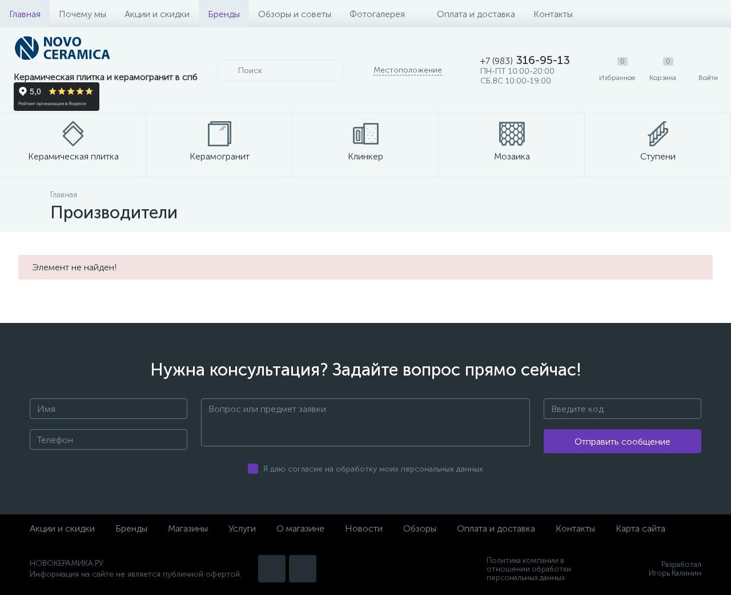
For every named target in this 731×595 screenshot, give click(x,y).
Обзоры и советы (294, 14)
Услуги (242, 528)
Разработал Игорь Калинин (675, 568)
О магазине (300, 528)
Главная (25, 14)
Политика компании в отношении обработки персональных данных (529, 569)
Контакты (553, 14)
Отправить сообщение (622, 441)
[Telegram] (302, 568)
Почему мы (82, 14)
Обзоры (419, 528)
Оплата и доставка (476, 14)
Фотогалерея (377, 14)
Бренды (224, 14)
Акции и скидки (157, 14)
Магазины (188, 528)
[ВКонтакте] (272, 568)
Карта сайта (640, 528)
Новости (364, 528)
